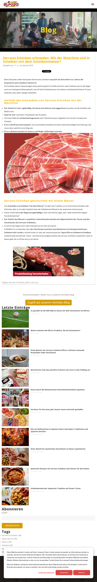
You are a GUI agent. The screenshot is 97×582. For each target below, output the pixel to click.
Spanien (7, 545)
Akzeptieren (64, 572)
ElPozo (16, 65)
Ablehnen (81, 572)
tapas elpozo (9, 538)
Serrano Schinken (16, 282)
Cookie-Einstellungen (46, 572)
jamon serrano (31, 282)
